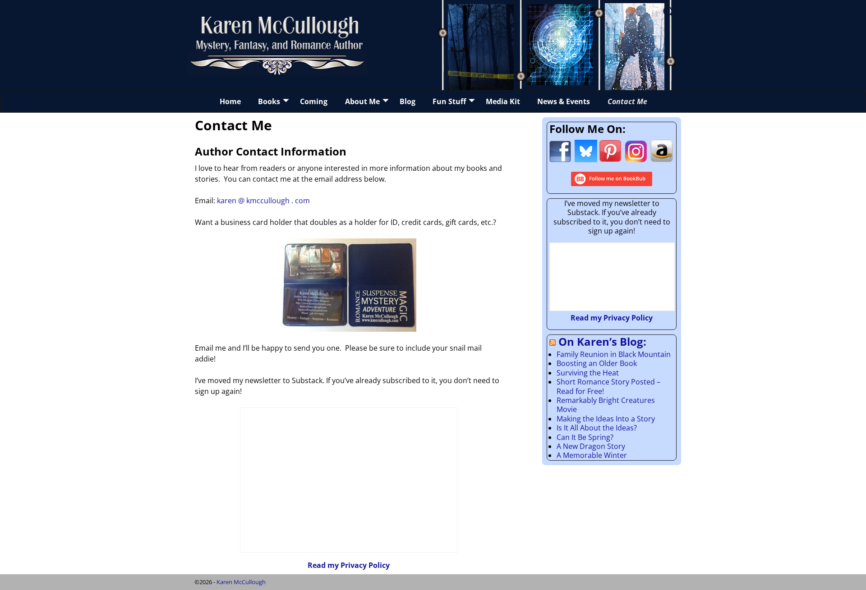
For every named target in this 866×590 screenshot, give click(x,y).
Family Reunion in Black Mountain (614, 354)
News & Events (563, 101)
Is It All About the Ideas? (597, 428)
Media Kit (503, 101)
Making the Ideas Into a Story (606, 419)
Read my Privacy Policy (349, 565)
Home (230, 101)
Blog (407, 101)
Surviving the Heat (588, 373)
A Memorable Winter (592, 455)
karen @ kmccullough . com (263, 201)
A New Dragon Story (591, 446)
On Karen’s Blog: (602, 341)
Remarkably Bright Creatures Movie (606, 404)
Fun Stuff (449, 101)
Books (269, 101)
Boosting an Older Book (597, 363)
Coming (313, 101)
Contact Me (627, 101)
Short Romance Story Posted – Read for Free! (608, 386)
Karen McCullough (241, 582)
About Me (362, 101)
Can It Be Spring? (585, 437)
